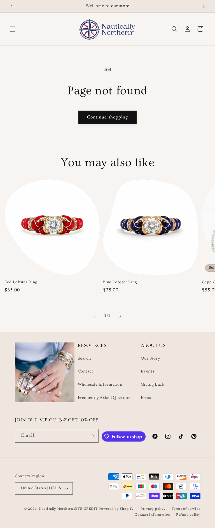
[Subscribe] (91, 436)
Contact (85, 371)
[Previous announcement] (11, 6)
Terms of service (186, 509)
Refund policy (188, 514)
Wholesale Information (100, 385)
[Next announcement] (204, 6)
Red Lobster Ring (20, 282)
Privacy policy (153, 509)
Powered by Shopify (116, 509)
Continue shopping (107, 117)
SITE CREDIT (86, 509)
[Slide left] (95, 316)
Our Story (150, 358)
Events (148, 371)
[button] (12, 28)
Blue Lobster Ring (120, 282)
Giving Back (153, 385)
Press (146, 398)
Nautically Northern (56, 509)
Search (84, 358)
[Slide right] (120, 316)
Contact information (152, 514)
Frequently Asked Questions (105, 398)
